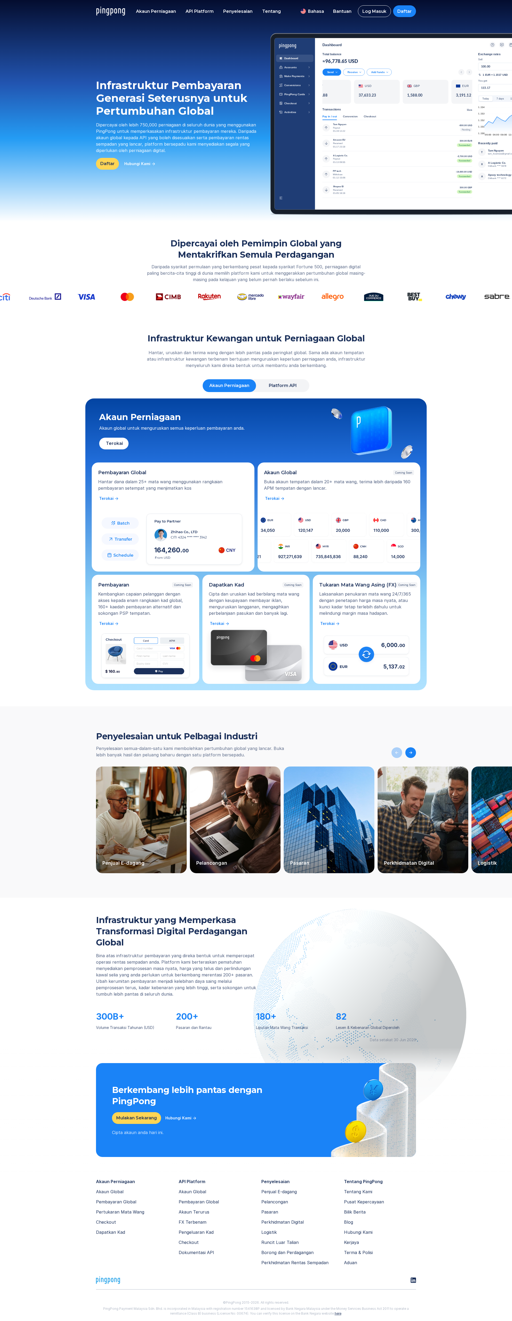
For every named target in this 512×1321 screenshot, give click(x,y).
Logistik (269, 1232)
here (338, 1313)
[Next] (410, 752)
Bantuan (342, 11)
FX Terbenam (192, 1222)
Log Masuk (374, 11)
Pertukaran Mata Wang (120, 1212)
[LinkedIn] (413, 1280)
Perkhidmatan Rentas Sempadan (295, 1262)
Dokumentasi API (196, 1252)
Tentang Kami (358, 1191)
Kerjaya (351, 1242)
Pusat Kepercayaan (364, 1201)
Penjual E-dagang (279, 1191)
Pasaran (269, 1212)
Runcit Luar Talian (280, 1242)
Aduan (350, 1262)
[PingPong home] (110, 11)
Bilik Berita (355, 1212)
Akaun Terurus (194, 1212)
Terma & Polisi (358, 1252)
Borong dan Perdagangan (287, 1252)
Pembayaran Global (116, 1201)
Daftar (404, 11)
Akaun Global (109, 1191)
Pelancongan (274, 1201)
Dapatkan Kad (110, 1232)
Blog (348, 1222)
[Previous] (396, 752)
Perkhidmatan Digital (282, 1222)
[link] (109, 498)
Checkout (106, 1222)
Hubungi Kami (358, 1232)
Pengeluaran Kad (196, 1232)
